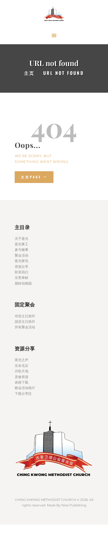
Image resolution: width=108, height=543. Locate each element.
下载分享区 (23, 393)
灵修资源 (21, 377)
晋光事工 (21, 244)
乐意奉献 (21, 277)
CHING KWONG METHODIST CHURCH (45, 500)
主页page (31, 177)
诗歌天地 (21, 371)
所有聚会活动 (25, 327)
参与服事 (21, 249)
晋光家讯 (21, 261)
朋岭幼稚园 (23, 283)
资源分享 (21, 266)
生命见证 (21, 365)
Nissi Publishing (73, 505)
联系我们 (21, 272)
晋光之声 (21, 360)
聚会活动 (21, 255)
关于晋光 (21, 238)
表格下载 (21, 382)
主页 (29, 73)
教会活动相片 (25, 388)
